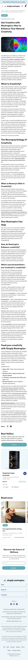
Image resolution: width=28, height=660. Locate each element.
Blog (6, 10)
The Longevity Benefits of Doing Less (12, 530)
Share (3, 426)
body (9, 328)
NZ (4, 647)
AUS (8, 647)
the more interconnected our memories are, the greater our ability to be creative (14, 211)
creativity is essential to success (16, 59)
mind (4, 328)
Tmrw (22, 647)
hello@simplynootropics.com (14, 621)
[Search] (22, 6)
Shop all (14, 444)
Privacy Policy (16, 650)
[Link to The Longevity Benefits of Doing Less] (13, 512)
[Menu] (2, 6)
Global (18, 647)
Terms (9, 650)
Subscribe (13, 568)
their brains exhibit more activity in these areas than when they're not (13, 160)
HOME (2, 10)
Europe (12, 647)
